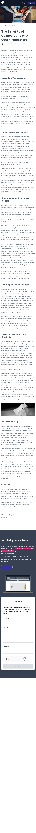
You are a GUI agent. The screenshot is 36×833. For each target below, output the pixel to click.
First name (6, 618)
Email (4, 637)
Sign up (31, 3)
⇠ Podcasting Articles (8, 25)
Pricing (18, 3)
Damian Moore (7, 43)
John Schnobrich (19, 515)
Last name (6, 627)
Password (6, 646)
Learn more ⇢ (6, 567)
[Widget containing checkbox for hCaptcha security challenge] (15, 659)
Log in (24, 3)
